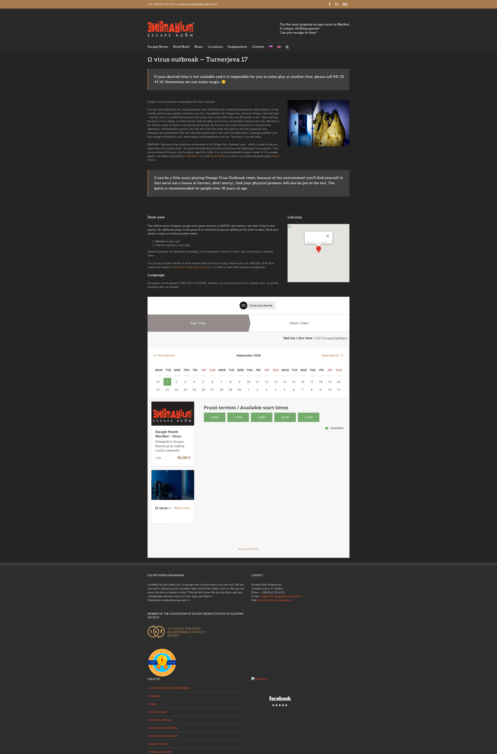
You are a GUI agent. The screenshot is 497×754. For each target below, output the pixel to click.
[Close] (327, 236)
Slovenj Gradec (158, 712)
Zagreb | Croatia (159, 743)
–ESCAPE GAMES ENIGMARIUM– (170, 688)
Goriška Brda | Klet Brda (163, 727)
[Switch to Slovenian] (271, 47)
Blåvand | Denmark (160, 751)
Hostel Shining (218, 156)
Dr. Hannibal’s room (193, 156)
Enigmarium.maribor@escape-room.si (192, 267)
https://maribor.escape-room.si (275, 600)
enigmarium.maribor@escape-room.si (198, 4)
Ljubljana (155, 696)
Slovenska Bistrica (160, 719)
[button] (287, 47)
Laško (153, 704)
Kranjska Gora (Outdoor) (163, 735)
